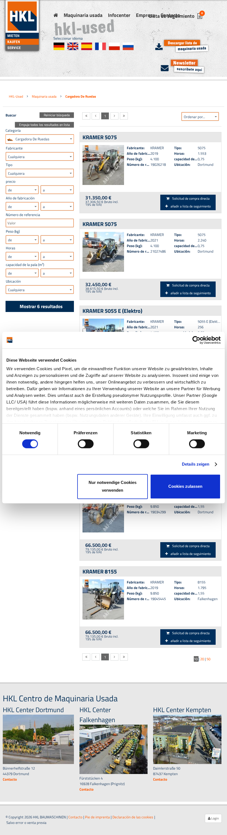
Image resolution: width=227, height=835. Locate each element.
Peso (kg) (13, 231)
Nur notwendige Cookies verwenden (112, 486)
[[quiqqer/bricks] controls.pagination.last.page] (124, 116)
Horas (10, 248)
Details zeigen (195, 464)
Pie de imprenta (97, 817)
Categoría (13, 130)
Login (214, 818)
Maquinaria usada (83, 15)
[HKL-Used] (55, 15)
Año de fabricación (20, 198)
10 (196, 659)
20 (202, 659)
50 (208, 659)
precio (11, 181)
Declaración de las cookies (132, 817)
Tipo (9, 164)
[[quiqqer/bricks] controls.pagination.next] (114, 116)
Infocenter (119, 15)
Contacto (75, 817)
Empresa (145, 15)
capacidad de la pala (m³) (25, 264)
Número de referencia (23, 214)
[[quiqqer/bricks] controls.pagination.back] (96, 116)
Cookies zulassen (185, 486)
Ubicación (13, 281)
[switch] (86, 444)
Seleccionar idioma (68, 38)
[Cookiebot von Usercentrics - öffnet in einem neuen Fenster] (196, 340)
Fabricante (14, 148)
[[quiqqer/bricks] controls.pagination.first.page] (86, 116)
